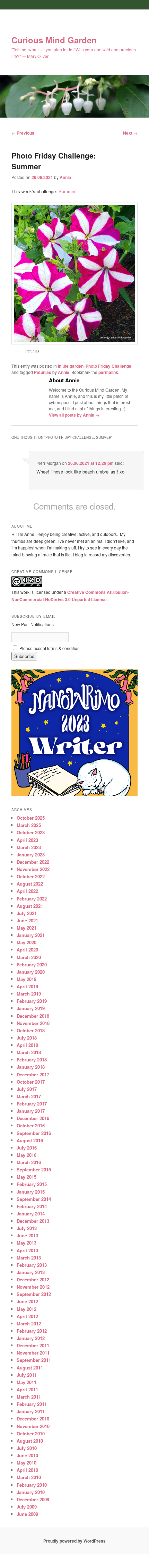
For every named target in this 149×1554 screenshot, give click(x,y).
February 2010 (32, 1485)
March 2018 (29, 1052)
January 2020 (31, 971)
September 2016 (34, 1133)
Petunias (42, 372)
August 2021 (30, 906)
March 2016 (29, 1162)
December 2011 (33, 1345)
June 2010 (27, 1455)
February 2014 (32, 1206)
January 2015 (31, 1191)
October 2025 (31, 817)
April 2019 (27, 986)
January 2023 (31, 854)
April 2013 (27, 1250)
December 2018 (33, 1016)
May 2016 (26, 1155)
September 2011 (34, 1360)
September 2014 (34, 1199)
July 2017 (27, 1089)
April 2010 (27, 1470)
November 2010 (33, 1426)
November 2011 (33, 1352)
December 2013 (33, 1221)
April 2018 (27, 1045)
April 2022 (27, 891)
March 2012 (29, 1323)
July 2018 (27, 1037)
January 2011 (31, 1411)
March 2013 (29, 1257)
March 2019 (29, 993)
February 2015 (32, 1184)
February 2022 (32, 898)
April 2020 (27, 949)
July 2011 (27, 1375)
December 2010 (33, 1418)
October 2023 (31, 832)
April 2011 (27, 1389)
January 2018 (31, 1067)
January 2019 (31, 1008)
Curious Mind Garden (54, 40)
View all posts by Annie (74, 415)
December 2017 (33, 1074)
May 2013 (26, 1242)
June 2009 (27, 1514)
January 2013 (31, 1272)
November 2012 (33, 1286)
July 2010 (27, 1448)
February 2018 (32, 1059)
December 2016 (33, 1118)
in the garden (71, 366)
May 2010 (26, 1462)
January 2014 (31, 1213)
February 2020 (32, 964)
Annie (65, 177)
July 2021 (27, 913)
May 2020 (26, 942)
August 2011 (30, 1367)
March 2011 (29, 1396)
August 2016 (30, 1140)
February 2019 (32, 1001)
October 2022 (31, 876)
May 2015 (26, 1176)
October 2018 (31, 1030)
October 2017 (31, 1081)
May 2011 (26, 1382)
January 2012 (31, 1338)
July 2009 (27, 1506)
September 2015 (34, 1169)
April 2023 (27, 840)
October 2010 (31, 1433)
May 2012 (26, 1309)
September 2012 (34, 1294)
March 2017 (29, 1096)
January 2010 (31, 1492)
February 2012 (32, 1330)
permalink (108, 372)
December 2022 (33, 862)
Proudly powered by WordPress (74, 1541)
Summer (67, 191)
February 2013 (32, 1265)
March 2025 (29, 825)
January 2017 (31, 1111)
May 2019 (26, 979)
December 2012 (33, 1279)
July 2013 (27, 1228)
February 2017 (32, 1103)
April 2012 (27, 1316)
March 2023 (29, 847)
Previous (22, 133)
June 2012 (27, 1301)
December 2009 (33, 1499)
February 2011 (32, 1404)
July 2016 (27, 1147)
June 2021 (27, 920)
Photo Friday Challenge (108, 366)
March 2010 (29, 1477)
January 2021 (31, 935)
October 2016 (31, 1125)
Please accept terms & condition (49, 648)
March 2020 (29, 957)
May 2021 (26, 927)
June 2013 (27, 1235)
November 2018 (33, 1023)
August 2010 (30, 1440)
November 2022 (33, 869)
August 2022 (30, 883)
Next (130, 133)
